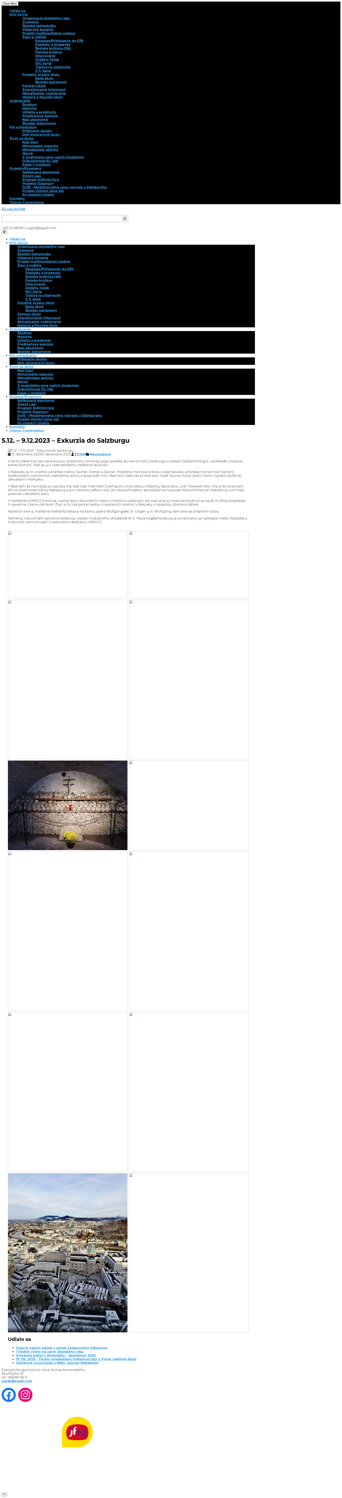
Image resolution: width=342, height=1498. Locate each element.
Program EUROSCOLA (40, 180)
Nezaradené (100, 454)
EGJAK (80, 454)
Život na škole (21, 138)
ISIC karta (43, 63)
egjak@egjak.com (17, 1381)
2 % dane (43, 71)
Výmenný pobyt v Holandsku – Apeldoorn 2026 (56, 1355)
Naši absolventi (35, 120)
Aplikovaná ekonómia (40, 172)
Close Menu (10, 3)
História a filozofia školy (42, 97)
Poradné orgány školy (41, 74)
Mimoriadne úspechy (40, 146)
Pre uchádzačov (23, 127)
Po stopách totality (38, 195)
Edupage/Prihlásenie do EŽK (59, 41)
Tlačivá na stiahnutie (53, 67)
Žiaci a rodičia (34, 37)
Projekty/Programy (25, 168)
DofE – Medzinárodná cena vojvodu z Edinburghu (64, 187)
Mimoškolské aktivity (40, 150)
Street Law (31, 176)
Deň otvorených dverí (41, 135)
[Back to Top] (4, 1494)
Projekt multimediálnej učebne (48, 33)
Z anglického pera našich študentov (53, 157)
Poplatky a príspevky (53, 44)
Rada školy (44, 78)
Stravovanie (45, 56)
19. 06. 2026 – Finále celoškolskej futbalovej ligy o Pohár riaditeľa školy (76, 1359)
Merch (27, 153)
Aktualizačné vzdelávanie (44, 93)
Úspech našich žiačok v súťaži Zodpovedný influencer (62, 1348)
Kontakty (17, 198)
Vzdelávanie (20, 101)
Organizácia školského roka (46, 18)
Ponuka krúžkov (48, 52)
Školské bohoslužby (39, 26)
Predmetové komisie (40, 116)
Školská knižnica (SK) (53, 48)
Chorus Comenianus (27, 202)
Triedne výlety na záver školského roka (49, 1352)
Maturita (29, 108)
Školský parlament (51, 82)
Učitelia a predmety (39, 112)
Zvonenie (30, 22)
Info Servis (19, 14)
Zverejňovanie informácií (44, 90)
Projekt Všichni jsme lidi (43, 191)
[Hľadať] (124, 218)
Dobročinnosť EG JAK (40, 161)
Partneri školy (34, 86)
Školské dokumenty (39, 123)
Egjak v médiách (36, 165)
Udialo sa (17, 11)
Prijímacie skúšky (37, 131)
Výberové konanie (37, 29)
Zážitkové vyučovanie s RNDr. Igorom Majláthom (57, 1363)
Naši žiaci (30, 142)
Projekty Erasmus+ (38, 183)
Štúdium (29, 105)
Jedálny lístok (47, 59)
